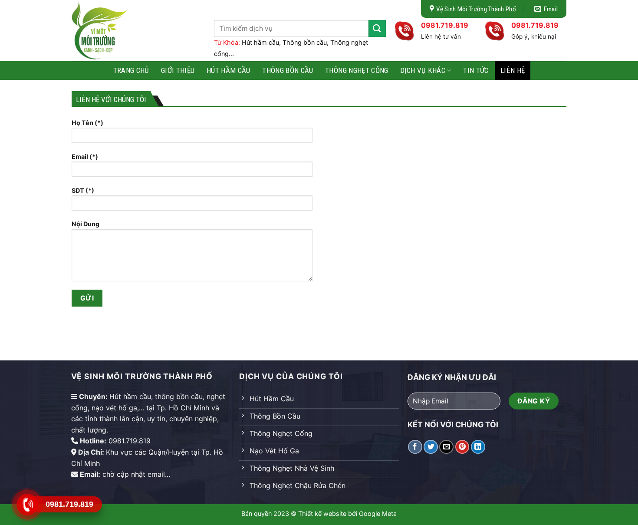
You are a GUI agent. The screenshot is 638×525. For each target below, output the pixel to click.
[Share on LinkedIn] (478, 447)
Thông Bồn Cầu (287, 70)
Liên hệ (512, 70)
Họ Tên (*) (87, 122)
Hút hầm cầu (228, 70)
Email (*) (85, 156)
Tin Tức (475, 70)
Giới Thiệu (177, 70)
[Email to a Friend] (446, 447)
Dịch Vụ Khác (422, 70)
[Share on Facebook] (415, 447)
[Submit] (377, 28)
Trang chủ (131, 70)
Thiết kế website (322, 513)
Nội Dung (85, 224)
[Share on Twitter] (431, 447)
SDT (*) (83, 190)
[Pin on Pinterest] (462, 447)
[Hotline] (27, 505)
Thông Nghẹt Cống (356, 70)
